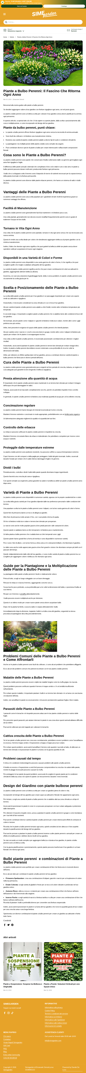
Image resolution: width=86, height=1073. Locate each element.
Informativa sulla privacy (54, 1007)
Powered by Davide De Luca (70, 1068)
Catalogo (64, 6)
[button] (13, 30)
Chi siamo (7, 1036)
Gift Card (6, 1045)
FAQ (5, 1049)
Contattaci (7, 1039)
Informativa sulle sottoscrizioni (56, 1023)
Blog (5, 1052)
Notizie (12, 37)
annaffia (23, 594)
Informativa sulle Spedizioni (55, 1020)
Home (5, 37)
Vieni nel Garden (22, 6)
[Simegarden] (44, 14)
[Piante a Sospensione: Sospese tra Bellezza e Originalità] (22, 961)
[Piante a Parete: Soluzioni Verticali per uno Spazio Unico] (63, 961)
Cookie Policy (50, 1011)
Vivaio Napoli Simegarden (12, 1042)
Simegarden (7, 1070)
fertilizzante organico (72, 414)
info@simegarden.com (53, 1040)
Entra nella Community (11, 1055)
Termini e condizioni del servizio (56, 1014)
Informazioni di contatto (53, 1026)
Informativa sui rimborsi (53, 1017)
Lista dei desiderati (10, 1058)
